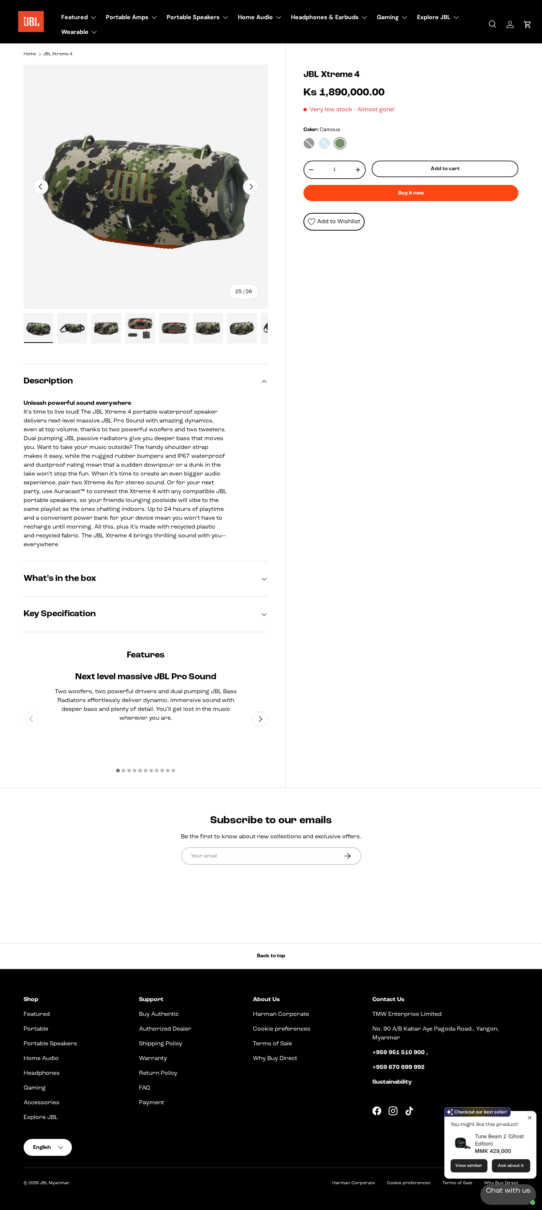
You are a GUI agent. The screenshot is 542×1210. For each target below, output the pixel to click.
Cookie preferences (281, 1029)
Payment (151, 1103)
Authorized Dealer (165, 1029)
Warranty (153, 1059)
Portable (36, 1029)
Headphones (42, 1073)
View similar (468, 1166)
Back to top (271, 955)
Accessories (41, 1103)
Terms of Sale (272, 1044)
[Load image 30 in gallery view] (208, 328)
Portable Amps (127, 17)
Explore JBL (434, 17)
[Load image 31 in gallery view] (242, 328)
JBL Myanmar (55, 1183)
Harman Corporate (281, 1014)
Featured (74, 17)
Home (30, 54)
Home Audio (255, 17)
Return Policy (158, 1073)
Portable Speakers (193, 17)
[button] (527, 24)
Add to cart (445, 168)
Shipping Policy (160, 1044)
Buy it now (411, 193)
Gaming (388, 17)
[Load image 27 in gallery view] (106, 328)
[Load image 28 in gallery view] (140, 328)
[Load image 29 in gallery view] (174, 328)
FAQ (144, 1088)
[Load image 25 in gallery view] (38, 328)
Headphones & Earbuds (325, 17)
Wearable (74, 32)
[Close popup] (529, 1117)
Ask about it (511, 1166)
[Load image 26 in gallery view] (72, 328)
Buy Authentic (159, 1014)
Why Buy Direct (275, 1059)
